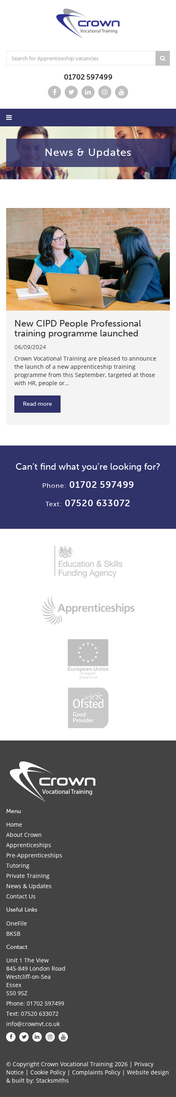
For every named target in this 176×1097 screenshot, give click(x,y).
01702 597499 (88, 77)
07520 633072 (98, 503)
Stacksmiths (52, 1080)
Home (14, 824)
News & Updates (29, 886)
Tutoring (17, 865)
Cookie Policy (47, 1072)
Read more (37, 403)
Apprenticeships (28, 845)
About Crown (24, 835)
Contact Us (21, 896)
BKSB (13, 933)
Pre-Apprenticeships (34, 855)
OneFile (16, 923)
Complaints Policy (96, 1072)
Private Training (28, 876)
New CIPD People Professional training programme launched (77, 328)
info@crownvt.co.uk (33, 1024)
